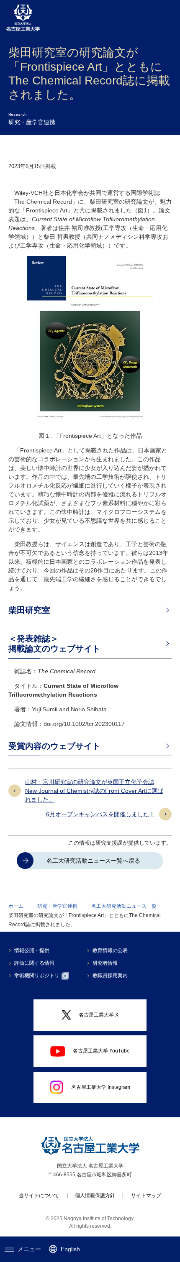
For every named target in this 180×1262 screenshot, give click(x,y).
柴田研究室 (29, 610)
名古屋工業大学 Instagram (100, 1087)
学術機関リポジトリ (36, 975)
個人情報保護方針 (95, 1195)
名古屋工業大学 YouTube (101, 1051)
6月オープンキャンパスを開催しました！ (100, 814)
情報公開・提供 (31, 950)
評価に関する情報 (34, 963)
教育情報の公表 (110, 950)
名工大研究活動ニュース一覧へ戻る (93, 860)
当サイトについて (39, 1195)
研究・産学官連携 (57, 906)
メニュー (29, 1249)
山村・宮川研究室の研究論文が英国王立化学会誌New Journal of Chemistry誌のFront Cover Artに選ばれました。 (94, 791)
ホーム (15, 906)
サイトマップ (146, 1195)
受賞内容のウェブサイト (54, 746)
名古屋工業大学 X (98, 1015)
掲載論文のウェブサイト (54, 648)
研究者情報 (105, 963)
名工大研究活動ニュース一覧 (124, 906)
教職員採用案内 (110, 975)
